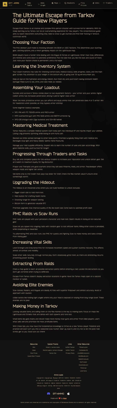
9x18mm (67, 378)
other (58, 388)
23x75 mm (61, 378)
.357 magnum (49, 380)
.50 (39, 380)
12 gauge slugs (48, 378)
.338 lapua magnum (42, 385)
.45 (36, 380)
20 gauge (55, 378)
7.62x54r (71, 383)
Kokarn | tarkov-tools (53, 347)
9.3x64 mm (67, 385)
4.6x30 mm (63, 380)
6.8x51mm (58, 383)
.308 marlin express (58, 385)
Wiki (34, 347)
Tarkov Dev (52, 353)
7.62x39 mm (47, 383)
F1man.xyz (83, 368)
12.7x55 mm (77, 383)
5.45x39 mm (78, 380)
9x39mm (69, 380)
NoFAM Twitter (70, 347)
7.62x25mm (72, 378)
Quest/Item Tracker (34, 356)
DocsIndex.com (83, 365)
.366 (73, 380)
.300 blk (53, 383)
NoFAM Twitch (70, 350)
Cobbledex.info (83, 350)
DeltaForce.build (83, 359)
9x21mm (43, 380)
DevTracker (83, 362)
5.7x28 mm (56, 380)
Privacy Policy (70, 353)
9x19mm (78, 378)
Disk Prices (33, 353)
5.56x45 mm (40, 383)
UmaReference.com (83, 353)
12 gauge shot (40, 378)
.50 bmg (50, 385)
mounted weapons (75, 385)
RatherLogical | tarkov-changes (53, 350)
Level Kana (83, 371)
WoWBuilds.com (83, 356)
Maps (34, 350)
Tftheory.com (83, 347)
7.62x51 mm (65, 383)
